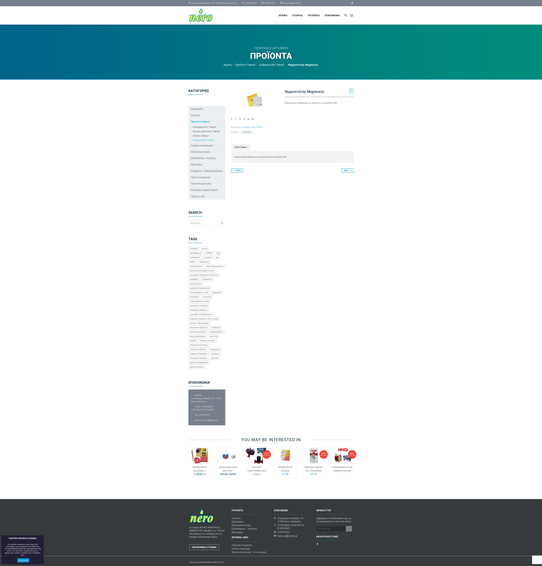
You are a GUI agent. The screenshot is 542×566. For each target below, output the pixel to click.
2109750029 (250, 3)
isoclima (208, 257)
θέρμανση (216, 292)
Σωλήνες (195, 115)
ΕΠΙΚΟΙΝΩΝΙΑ (332, 15)
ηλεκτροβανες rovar (199, 292)
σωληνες (215, 354)
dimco (204, 249)
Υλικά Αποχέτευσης (201, 183)
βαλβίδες (194, 279)
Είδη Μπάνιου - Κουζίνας (203, 158)
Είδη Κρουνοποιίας (200, 152)
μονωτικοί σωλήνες (199, 305)
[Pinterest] (240, 119)
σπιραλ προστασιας (199, 345)
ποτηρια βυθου (216, 332)
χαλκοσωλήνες (197, 367)
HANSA (247, 132)
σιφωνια (213, 336)
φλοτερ (214, 358)
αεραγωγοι (204, 262)
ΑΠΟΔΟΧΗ (23, 560)
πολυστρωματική (198, 332)
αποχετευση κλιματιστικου (202, 270)
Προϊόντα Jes (198, 196)
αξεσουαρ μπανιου (214, 266)
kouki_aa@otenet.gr (292, 3)
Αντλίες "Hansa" (201, 135)
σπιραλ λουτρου (207, 340)
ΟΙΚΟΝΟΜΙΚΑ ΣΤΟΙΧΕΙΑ (204, 547)
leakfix (192, 262)
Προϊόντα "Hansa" (200, 121)
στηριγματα (215, 349)
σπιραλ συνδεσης (198, 349)
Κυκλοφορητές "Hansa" (204, 127)
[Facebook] (352, 3)
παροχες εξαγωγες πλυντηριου (204, 319)
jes (217, 257)
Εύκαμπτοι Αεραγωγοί (202, 145)
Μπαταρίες (196, 164)
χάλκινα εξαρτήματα (199, 362)
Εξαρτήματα (197, 109)
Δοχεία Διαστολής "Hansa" (206, 131)
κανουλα (207, 297)
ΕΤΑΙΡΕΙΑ (297, 15)
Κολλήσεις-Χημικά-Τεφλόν (204, 190)
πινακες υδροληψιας (199, 323)
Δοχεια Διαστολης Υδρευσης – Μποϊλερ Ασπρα (228, 471)
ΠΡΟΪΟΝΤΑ (314, 15)
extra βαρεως (196, 253)
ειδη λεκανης (196, 284)
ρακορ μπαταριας (198, 336)
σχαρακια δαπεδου (198, 354)
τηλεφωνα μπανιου (198, 358)
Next (346, 170)
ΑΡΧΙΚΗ (283, 15)
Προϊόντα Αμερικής (200, 177)
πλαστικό (216, 327)
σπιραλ (193, 340)
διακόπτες (207, 279)
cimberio (194, 249)
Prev (238, 170)
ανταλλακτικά (196, 266)
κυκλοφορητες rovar (199, 301)
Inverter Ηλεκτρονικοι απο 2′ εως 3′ (256, 471)
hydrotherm (195, 257)
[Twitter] (236, 119)
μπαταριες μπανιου (198, 310)
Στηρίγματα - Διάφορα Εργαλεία (207, 171)
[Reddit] (253, 119)
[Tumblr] (244, 119)
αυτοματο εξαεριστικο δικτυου (204, 275)
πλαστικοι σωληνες (199, 327)
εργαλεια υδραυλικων (200, 288)
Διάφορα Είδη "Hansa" (252, 127)
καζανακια (194, 297)
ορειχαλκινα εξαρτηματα (201, 314)
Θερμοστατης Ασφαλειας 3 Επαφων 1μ (200, 471)
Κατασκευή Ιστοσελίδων (201, 562)
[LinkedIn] (248, 119)
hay (218, 253)
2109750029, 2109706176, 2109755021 (203, 408)
